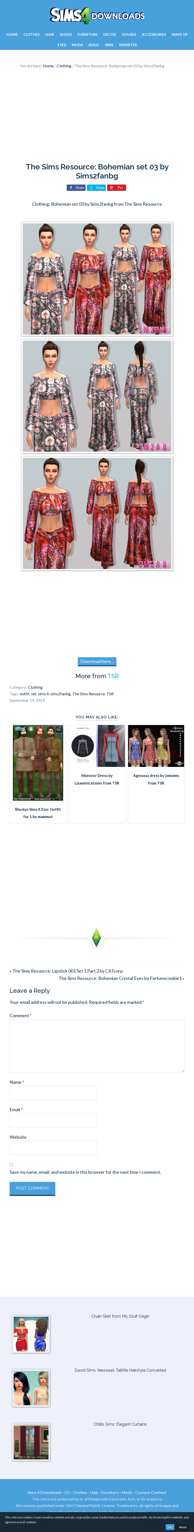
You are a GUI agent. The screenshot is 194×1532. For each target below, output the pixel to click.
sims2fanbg (60, 693)
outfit (25, 693)
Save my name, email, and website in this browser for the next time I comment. (85, 1172)
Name (17, 1082)
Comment (21, 1015)
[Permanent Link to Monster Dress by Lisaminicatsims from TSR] (97, 765)
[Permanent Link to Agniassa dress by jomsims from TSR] (156, 765)
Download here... (97, 661)
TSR (113, 676)
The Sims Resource (88, 693)
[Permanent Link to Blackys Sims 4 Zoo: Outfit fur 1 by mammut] (38, 799)
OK (170, 1527)
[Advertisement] (97, 117)
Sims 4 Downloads (97, 16)
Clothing (35, 687)
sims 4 (43, 693)
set (33, 693)
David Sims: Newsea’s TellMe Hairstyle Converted (120, 1370)
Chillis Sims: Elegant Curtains (120, 1424)
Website (18, 1137)
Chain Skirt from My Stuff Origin (120, 1316)
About (183, 1527)
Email (16, 1109)
